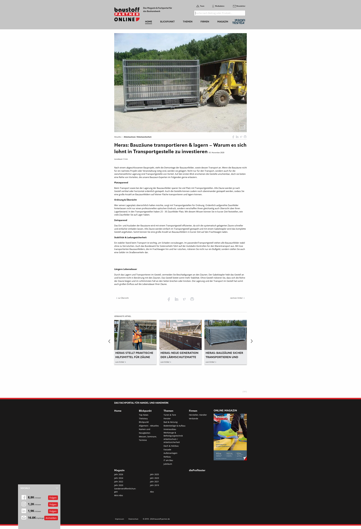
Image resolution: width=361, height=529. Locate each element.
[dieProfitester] (238, 22)
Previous (109, 342)
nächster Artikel (236, 298)
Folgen (53, 497)
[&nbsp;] (180, 82)
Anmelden (51, 518)
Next (251, 342)
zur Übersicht (123, 298)
